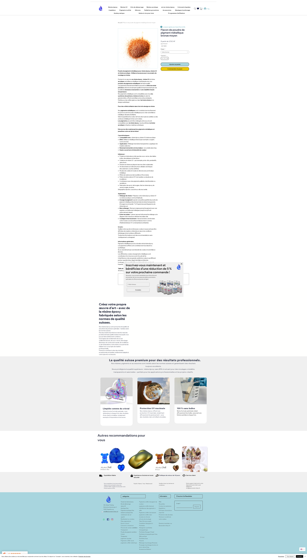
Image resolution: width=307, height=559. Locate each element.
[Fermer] (305, 556)
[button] (181, 264)
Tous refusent (290, 556)
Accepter (299, 556)
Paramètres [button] (281, 556)
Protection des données (84, 556)
